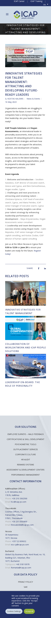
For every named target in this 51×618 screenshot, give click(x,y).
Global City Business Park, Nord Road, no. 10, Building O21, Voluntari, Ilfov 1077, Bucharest (25, 557)
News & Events (33, 98)
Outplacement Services (25, 449)
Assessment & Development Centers (25, 469)
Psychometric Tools (25, 444)
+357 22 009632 (19, 541)
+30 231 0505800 (19, 521)
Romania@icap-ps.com (21, 567)
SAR (25, 587)
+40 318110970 (23, 564)
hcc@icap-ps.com (18, 501)
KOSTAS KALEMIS (15, 98)
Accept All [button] (29, 611)
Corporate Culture (25, 454)
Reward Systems (25, 464)
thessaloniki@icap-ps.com (22, 525)
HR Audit (25, 459)
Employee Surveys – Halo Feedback (25, 434)
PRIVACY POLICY (25, 582)
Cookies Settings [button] (14, 611)
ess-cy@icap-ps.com (20, 544)
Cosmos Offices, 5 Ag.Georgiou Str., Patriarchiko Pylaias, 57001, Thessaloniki (21, 515)
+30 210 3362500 (19, 498)
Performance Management (25, 474)
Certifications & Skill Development (25, 439)
